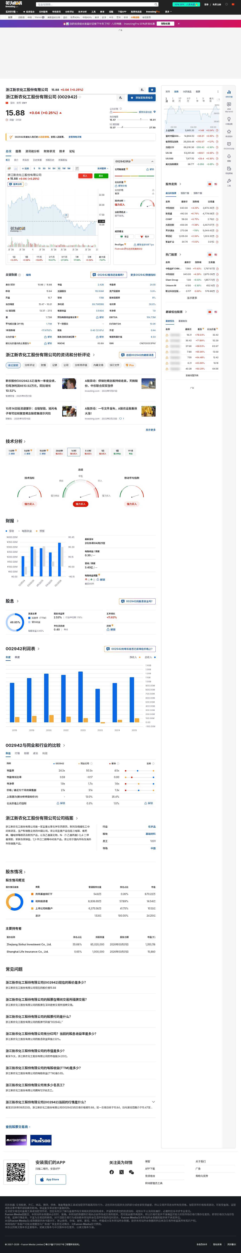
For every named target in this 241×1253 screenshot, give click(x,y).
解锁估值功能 (145, 112)
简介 (16, 160)
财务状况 (49, 151)
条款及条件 (202, 1244)
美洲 (97, 17)
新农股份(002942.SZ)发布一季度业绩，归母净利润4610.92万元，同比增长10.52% (31, 385)
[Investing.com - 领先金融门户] (14, 4)
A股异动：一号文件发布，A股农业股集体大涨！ (111, 411)
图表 (18, 151)
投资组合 (150, 1175)
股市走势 (171, 184)
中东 (111, 17)
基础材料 (151, 833)
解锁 (62, 803)
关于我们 (201, 1161)
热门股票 (171, 254)
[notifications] (227, 4)
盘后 (65, 17)
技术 (62, 151)
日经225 (170, 147)
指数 (176, 91)
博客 (147, 1161)
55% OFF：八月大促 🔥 (186, 4)
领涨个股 (185, 193)
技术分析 (14, 441)
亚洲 (118, 17)
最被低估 (170, 321)
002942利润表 (20, 648)
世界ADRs (75, 17)
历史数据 (37, 160)
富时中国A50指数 (174, 136)
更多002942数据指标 (143, 274)
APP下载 (150, 1168)
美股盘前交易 (53, 17)
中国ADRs (87, 17)
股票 (10, 17)
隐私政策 (217, 1244)
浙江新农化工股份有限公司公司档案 (39, 818)
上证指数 (170, 130)
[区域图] (16, 168)
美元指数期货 (172, 164)
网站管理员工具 (153, 1183)
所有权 (26, 160)
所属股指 (63, 160)
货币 (168, 91)
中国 (30, 17)
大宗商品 (187, 91)
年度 (8, 657)
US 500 (169, 158)
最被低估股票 (174, 312)
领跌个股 (198, 193)
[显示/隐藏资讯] (77, 168)
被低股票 (146, 17)
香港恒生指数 (172, 141)
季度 (17, 657)
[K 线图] (9, 168)
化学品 (152, 826)
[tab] (13, 452)
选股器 (21, 17)
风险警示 (231, 1244)
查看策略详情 (75, 137)
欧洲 (104, 17)
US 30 (169, 153)
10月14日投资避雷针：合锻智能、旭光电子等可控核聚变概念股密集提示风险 (31, 411)
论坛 (72, 151)
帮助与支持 (202, 1175)
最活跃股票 (171, 193)
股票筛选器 (136, 11)
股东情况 (14, 871)
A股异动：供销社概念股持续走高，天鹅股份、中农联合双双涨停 (111, 383)
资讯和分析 (32, 151)
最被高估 (183, 321)
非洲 (126, 17)
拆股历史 (50, 160)
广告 (198, 1168)
